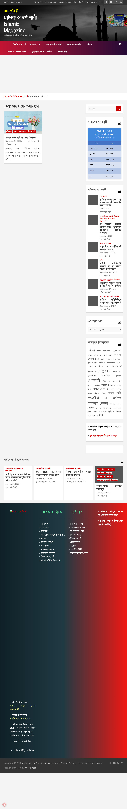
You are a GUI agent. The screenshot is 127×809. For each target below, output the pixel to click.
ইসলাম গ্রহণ (93, 359)
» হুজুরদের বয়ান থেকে (78, 553)
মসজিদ (91, 408)
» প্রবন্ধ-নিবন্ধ (74, 542)
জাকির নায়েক (106, 381)
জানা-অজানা (22, 131)
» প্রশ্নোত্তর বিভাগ (46, 549)
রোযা (89, 411)
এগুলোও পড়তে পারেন (16, 459)
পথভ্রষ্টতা (93, 398)
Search (118, 108)
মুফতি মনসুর (117, 408)
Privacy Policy (50, 2)
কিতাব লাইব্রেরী (78, 2)
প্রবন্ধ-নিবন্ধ (110, 280)
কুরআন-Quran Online (41, 51)
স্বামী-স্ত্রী (100, 415)
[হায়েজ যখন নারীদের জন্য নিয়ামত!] (23, 122)
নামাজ (104, 393)
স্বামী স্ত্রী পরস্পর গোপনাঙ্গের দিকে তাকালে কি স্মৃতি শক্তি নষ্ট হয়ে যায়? (18, 477)
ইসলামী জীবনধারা (114, 216)
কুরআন (106, 371)
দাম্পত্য (112, 385)
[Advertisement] (63, 74)
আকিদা (91, 350)
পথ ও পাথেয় (110, 469)
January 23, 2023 (12, 484)
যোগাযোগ (62, 51)
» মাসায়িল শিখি (75, 549)
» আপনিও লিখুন (46, 542)
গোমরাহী (94, 380)
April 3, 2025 (104, 209)
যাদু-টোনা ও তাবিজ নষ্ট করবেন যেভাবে (110, 248)
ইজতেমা (109, 355)
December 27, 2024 (107, 253)
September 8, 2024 (107, 306)
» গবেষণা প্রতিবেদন (76, 527)
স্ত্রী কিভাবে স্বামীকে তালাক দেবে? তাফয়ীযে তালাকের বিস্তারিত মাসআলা (110, 228)
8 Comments (11, 144)
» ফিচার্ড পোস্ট (74, 534)
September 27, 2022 (44, 478)
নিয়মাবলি (34, 44)
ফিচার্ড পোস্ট (103, 219)
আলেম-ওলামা (106, 351)
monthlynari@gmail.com (22, 750)
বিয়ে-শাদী (8, 471)
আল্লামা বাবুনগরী (99, 355)
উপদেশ (103, 359)
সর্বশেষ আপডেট (97, 189)
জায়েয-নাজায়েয (104, 297)
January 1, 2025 (106, 236)
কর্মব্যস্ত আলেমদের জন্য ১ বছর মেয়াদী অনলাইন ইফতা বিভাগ (110, 202)
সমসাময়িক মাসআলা (99, 412)
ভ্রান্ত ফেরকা (103, 280)
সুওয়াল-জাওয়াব (74, 44)
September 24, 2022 (74, 478)
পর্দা (106, 398)
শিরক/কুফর (117, 280)
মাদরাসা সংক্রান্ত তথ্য (16, 51)
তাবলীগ (105, 385)
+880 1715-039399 (21, 741)
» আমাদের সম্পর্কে (47, 553)
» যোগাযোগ (44, 527)
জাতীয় (101, 260)
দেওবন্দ (90, 393)
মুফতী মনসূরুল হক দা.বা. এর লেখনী (107, 480)
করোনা (109, 359)
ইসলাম (117, 355)
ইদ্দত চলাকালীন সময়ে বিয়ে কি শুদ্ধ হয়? (78, 473)
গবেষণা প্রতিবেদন (53, 44)
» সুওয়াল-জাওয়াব (76, 531)
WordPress (30, 767)
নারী (119, 393)
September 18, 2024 (108, 272)
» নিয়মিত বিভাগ (75, 524)
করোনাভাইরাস (111, 363)
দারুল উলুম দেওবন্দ (113, 389)
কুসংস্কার (118, 376)
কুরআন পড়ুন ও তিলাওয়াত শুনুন (103, 435)
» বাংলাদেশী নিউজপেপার (50, 560)
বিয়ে (111, 404)
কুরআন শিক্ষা (117, 371)
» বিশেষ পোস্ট (74, 538)
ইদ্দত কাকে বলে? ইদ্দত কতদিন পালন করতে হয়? (48, 473)
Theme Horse (95, 763)
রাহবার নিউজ (38, 2)
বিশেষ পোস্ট (31, 131)
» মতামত (43, 531)
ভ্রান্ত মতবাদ (117, 404)
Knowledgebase (65, 2)
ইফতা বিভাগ (103, 196)
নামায (111, 393)
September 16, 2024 (108, 289)
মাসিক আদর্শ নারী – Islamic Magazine (40, 763)
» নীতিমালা (44, 524)
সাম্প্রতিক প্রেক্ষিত (114, 297)
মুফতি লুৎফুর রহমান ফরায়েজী (103, 408)
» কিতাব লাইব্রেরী (47, 556)
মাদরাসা (100, 2)
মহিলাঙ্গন (9, 131)
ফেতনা (104, 403)
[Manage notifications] (4, 805)
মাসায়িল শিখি (103, 221)
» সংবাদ (72, 545)
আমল (15, 131)
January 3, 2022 (103, 493)
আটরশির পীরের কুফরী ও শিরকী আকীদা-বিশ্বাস (110, 284)
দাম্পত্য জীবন (98, 389)
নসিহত (97, 393)
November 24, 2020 (13, 141)
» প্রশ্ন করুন (44, 545)
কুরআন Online (90, 2)
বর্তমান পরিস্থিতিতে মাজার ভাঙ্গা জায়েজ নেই (110, 301)
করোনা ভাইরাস (98, 362)
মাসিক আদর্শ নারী (33, 141)
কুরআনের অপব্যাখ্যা (99, 375)
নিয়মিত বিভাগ (19, 44)
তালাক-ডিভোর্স (104, 216)
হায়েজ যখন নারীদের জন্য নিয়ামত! (21, 137)
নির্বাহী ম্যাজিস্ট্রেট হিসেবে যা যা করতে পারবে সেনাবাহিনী (110, 266)
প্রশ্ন (88, 44)
